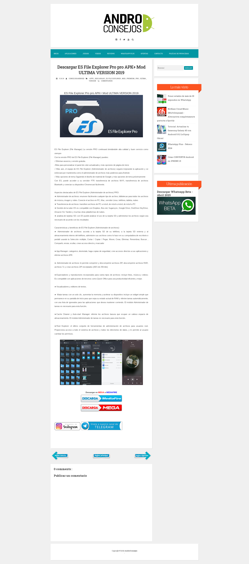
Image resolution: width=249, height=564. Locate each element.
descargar (100, 78)
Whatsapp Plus (127, 53)
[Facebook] (120, 39)
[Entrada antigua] (142, 460)
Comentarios (107, 81)
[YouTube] (129, 39)
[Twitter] (124, 39)
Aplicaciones (70, 53)
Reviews (111, 53)
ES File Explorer (113, 78)
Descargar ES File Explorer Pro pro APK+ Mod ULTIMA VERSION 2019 (101, 69)
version (92, 81)
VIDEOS (98, 53)
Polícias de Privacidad (179, 53)
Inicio (56, 53)
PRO (137, 78)
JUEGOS (86, 53)
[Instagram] (117, 39)
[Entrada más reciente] (60, 460)
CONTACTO (158, 53)
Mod (124, 78)
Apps (91, 78)
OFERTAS (144, 53)
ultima (143, 78)
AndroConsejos (131, 551)
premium (131, 78)
